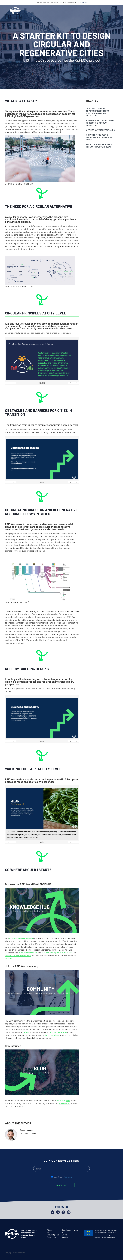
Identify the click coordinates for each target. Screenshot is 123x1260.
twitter (106, 1253)
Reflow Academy (17, 636)
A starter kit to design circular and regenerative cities (99, 137)
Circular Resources (19, 627)
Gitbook (8, 958)
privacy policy (67, 1177)
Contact (65, 1237)
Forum (12, 623)
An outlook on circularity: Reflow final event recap (99, 145)
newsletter (64, 1103)
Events (64, 1235)
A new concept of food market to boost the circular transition (101, 122)
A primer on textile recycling (100, 130)
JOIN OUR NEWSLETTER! (61, 1160)
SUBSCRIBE (61, 1185)
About (49, 1230)
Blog (63, 1232)
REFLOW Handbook (27, 952)
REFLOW (21, 938)
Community (51, 1237)
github (115, 1253)
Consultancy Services (70, 1230)
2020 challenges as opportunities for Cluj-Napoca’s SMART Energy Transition (97, 112)
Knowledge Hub (53, 1235)
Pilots (49, 1232)
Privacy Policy (82, 2)
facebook (110, 1253)
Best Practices (16, 632)
